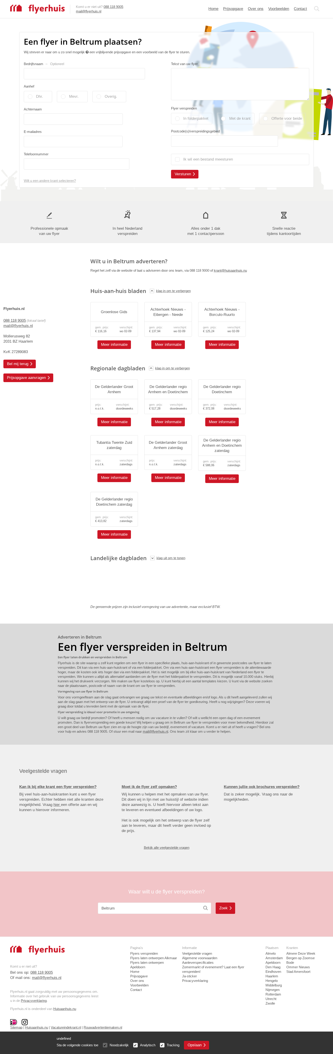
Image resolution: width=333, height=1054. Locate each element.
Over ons (255, 9)
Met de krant (240, 118)
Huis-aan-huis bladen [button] (118, 290)
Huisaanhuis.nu (64, 1009)
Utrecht (270, 999)
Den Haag (272, 967)
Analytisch (147, 1045)
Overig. (111, 96)
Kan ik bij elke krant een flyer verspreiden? (58, 787)
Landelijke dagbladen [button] (118, 557)
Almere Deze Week (300, 953)
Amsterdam (274, 958)
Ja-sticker (189, 976)
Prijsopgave (233, 9)
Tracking (173, 1045)
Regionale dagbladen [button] (117, 368)
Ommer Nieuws (298, 967)
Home (213, 9)
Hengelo (271, 981)
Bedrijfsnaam (44, 64)
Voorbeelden (278, 9)
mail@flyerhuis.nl (88, 11)
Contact (300, 9)
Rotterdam (273, 994)
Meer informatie (114, 344)
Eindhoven (273, 971)
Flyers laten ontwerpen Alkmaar (153, 958)
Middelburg (273, 985)
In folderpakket (195, 118)
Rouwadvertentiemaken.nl (103, 1027)
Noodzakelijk (119, 1045)
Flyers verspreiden (144, 953)
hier (57, 805)
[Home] (37, 9)
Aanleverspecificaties (198, 962)
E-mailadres (33, 132)
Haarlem (271, 976)
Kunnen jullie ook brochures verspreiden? (261, 787)
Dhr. (39, 96)
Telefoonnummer (36, 154)
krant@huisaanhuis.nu (230, 270)
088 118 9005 (113, 7)
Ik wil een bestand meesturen (208, 159)
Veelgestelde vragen (197, 953)
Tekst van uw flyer (184, 64)
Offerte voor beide (286, 118)
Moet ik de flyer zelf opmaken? (149, 787)
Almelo (270, 953)
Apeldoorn (272, 962)
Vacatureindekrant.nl (66, 1027)
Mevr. (74, 96)
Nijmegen (272, 990)
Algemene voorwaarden (199, 958)
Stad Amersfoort (298, 971)
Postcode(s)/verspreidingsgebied (195, 131)
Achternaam (33, 109)
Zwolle (270, 1003)
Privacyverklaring (34, 1001)
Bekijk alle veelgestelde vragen (166, 847)
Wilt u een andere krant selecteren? (50, 181)
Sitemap (16, 1027)
